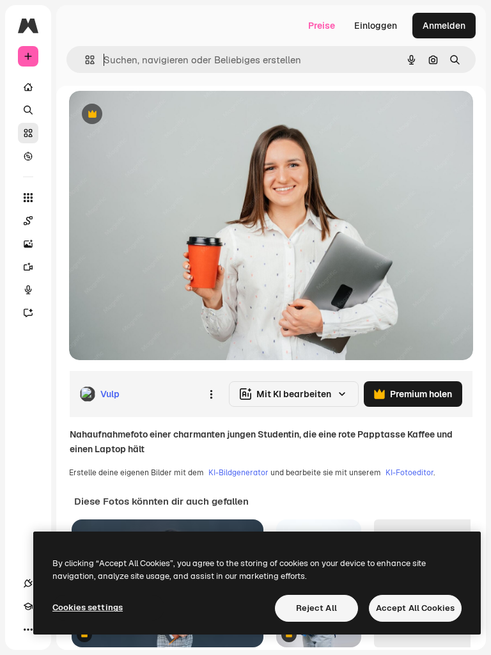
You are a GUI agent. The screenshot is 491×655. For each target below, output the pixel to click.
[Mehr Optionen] (211, 394)
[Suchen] (28, 110)
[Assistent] (28, 313)
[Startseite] (28, 87)
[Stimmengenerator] (28, 290)
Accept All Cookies (415, 608)
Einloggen (375, 25)
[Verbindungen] (28, 583)
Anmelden (444, 25)
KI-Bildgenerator (238, 473)
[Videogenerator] (28, 266)
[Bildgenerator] (28, 243)
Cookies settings (87, 607)
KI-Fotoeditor (409, 473)
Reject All (316, 608)
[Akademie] (28, 606)
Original (151, 115)
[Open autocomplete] (84, 60)
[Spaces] (28, 220)
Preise (321, 25)
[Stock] (28, 133)
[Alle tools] (28, 197)
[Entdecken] (28, 156)
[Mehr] (28, 629)
